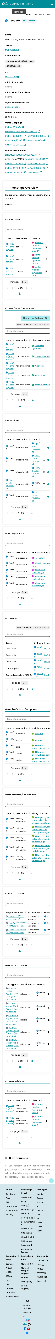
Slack (39, 1264)
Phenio (39, 1210)
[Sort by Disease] (41, 238)
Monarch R (26, 1209)
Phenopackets (12, 1296)
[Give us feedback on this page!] (51, 1180)
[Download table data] (19, 293)
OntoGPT (10, 1288)
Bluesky (40, 1281)
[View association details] (48, 447)
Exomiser (10, 1264)
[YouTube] (28, 1328)
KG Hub (24, 1277)
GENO (39, 1222)
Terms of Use (27, 1228)
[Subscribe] (25, 1320)
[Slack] (29, 1320)
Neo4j (24, 1205)
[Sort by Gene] (12, 238)
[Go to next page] (27, 400)
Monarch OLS (27, 1264)
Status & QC (27, 1213)
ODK (8, 1284)
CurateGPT (11, 1292)
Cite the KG (26, 1233)
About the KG (27, 1237)
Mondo (39, 1194)
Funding (9, 1214)
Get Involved (42, 1260)
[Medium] (25, 1324)
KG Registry (26, 1282)
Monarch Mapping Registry (25, 1271)
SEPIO (39, 1226)
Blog (38, 1268)
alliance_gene (12, 106)
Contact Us (11, 1206)
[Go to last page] (32, 400)
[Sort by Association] (28, 238)
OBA (38, 1214)
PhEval (9, 1268)
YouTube (40, 1277)
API (23, 1201)
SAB (7, 1202)
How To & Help (28, 1218)
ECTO (39, 1231)
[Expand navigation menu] (52, 4)
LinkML (9, 1272)
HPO (38, 1206)
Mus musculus (12, 49)
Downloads (26, 1197)
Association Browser (26, 1250)
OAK (8, 1280)
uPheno (39, 1202)
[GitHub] (29, 1324)
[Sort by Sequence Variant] (25, 912)
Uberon (39, 1198)
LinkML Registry (25, 1287)
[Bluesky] (27, 1333)
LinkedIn (40, 1272)
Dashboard (26, 1245)
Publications (12, 1210)
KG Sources (26, 1241)
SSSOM (9, 1276)
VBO (38, 1218)
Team (8, 1198)
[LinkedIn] (25, 1328)
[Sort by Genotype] (17, 984)
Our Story (10, 1194)
